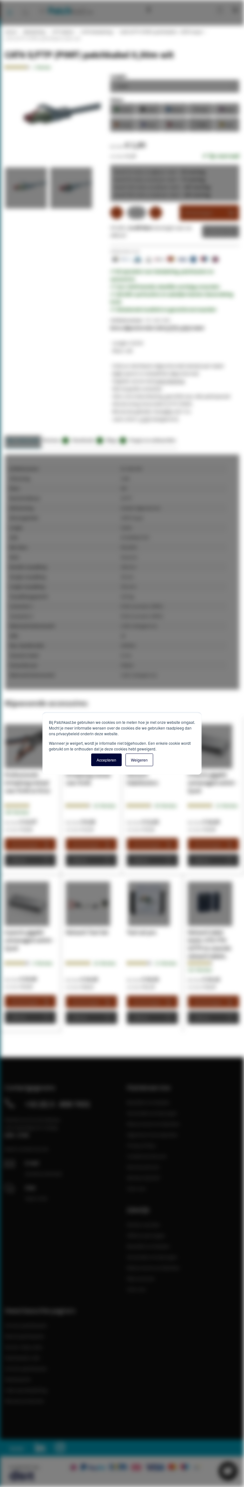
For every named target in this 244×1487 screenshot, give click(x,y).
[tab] (23, 441)
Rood (174, 124)
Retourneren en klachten (153, 1124)
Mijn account (198, 9)
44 (166, 805)
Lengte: (118, 76)
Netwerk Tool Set (87, 932)
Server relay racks (24, 1347)
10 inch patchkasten (26, 1368)
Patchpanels (18, 1379)
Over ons (136, 1188)
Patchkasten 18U (22, 1358)
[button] (27, 189)
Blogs (115, 440)
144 (17, 812)
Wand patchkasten (24, 1336)
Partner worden (143, 1224)
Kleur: (117, 99)
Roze (227, 109)
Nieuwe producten (24, 1401)
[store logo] (65, 10)
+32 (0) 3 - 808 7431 (57, 1104)
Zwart (149, 109)
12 (227, 805)
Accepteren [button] (106, 760)
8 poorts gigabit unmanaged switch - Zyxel (29, 940)
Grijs (200, 109)
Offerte (215, 231)
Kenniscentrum (163, 9)
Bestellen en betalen (148, 1102)
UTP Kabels (62, 32)
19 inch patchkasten (26, 1325)
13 (166, 963)
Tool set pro (141, 932)
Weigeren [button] (139, 760)
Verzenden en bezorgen (152, 1113)
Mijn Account (140, 1278)
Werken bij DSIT (144, 1178)
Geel (226, 124)
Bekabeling (34, 32)
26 (105, 805)
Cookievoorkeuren (147, 1156)
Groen (123, 109)
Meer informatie (23, 440)
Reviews (54, 440)
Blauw (174, 109)
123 (200, 970)
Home (10, 32)
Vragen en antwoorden (152, 440)
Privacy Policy (141, 1145)
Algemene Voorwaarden (152, 1134)
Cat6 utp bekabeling (26, 1390)
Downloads (86, 440)
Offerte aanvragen (146, 1235)
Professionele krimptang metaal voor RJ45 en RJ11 (27, 782)
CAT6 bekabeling (96, 32)
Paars (148, 124)
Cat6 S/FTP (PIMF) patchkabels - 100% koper (161, 32)
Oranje (123, 124)
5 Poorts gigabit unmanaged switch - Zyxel (212, 782)
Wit (200, 124)
